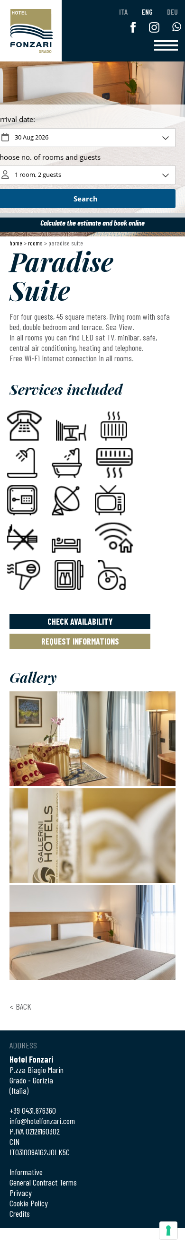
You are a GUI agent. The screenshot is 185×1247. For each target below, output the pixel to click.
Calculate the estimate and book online (92, 222)
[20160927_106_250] (92, 738)
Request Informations (80, 641)
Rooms (35, 243)
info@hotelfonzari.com (42, 1121)
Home (15, 243)
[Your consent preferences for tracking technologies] (168, 1230)
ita (123, 11)
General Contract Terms (43, 1182)
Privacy (20, 1192)
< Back (20, 1006)
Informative (26, 1172)
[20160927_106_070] (92, 835)
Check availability (80, 621)
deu (172, 11)
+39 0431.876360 (32, 1110)
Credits (19, 1213)
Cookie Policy (28, 1203)
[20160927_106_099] (92, 932)
